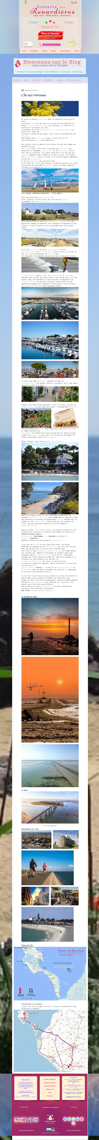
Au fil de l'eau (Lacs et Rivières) (73, 80)
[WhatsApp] (73, 1119)
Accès (50, 1092)
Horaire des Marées (49, 1086)
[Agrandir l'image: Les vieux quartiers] (47, 889)
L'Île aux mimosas (33, 95)
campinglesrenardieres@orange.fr (26, 1092)
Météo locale (50, 1089)
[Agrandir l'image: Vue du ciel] (49, 832)
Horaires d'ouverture (49, 1079)
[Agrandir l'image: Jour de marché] (77, 889)
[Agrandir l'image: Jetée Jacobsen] (47, 867)
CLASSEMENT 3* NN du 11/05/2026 (74, 1093)
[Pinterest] (81, 1119)
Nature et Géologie (36, 80)
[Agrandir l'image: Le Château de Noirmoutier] (77, 832)
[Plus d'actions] (78, 90)
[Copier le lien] (73, 1123)
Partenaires (50, 1096)
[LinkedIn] (77, 1119)
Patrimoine (26, 80)
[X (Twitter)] (69, 1119)
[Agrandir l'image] (77, 103)
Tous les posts (17, 80)
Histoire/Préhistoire (48, 80)
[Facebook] (65, 1119)
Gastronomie (59, 80)
